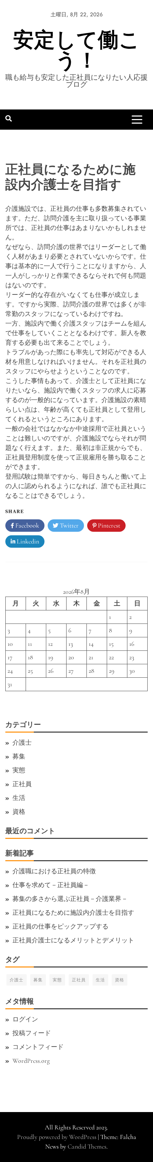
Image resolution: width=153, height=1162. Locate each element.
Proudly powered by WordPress (57, 1137)
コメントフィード (38, 1047)
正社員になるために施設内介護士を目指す (73, 912)
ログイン (25, 1019)
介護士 (22, 742)
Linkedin (27, 541)
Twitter (68, 525)
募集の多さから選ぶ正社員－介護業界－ (70, 899)
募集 (18, 756)
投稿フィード (31, 1033)
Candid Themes (87, 1146)
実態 (18, 770)
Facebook (26, 525)
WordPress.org (31, 1061)
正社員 (22, 784)
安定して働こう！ (76, 50)
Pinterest (108, 525)
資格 (18, 812)
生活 (18, 798)
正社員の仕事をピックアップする (60, 926)
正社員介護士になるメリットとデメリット (73, 940)
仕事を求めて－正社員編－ (50, 885)
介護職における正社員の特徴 (54, 871)
